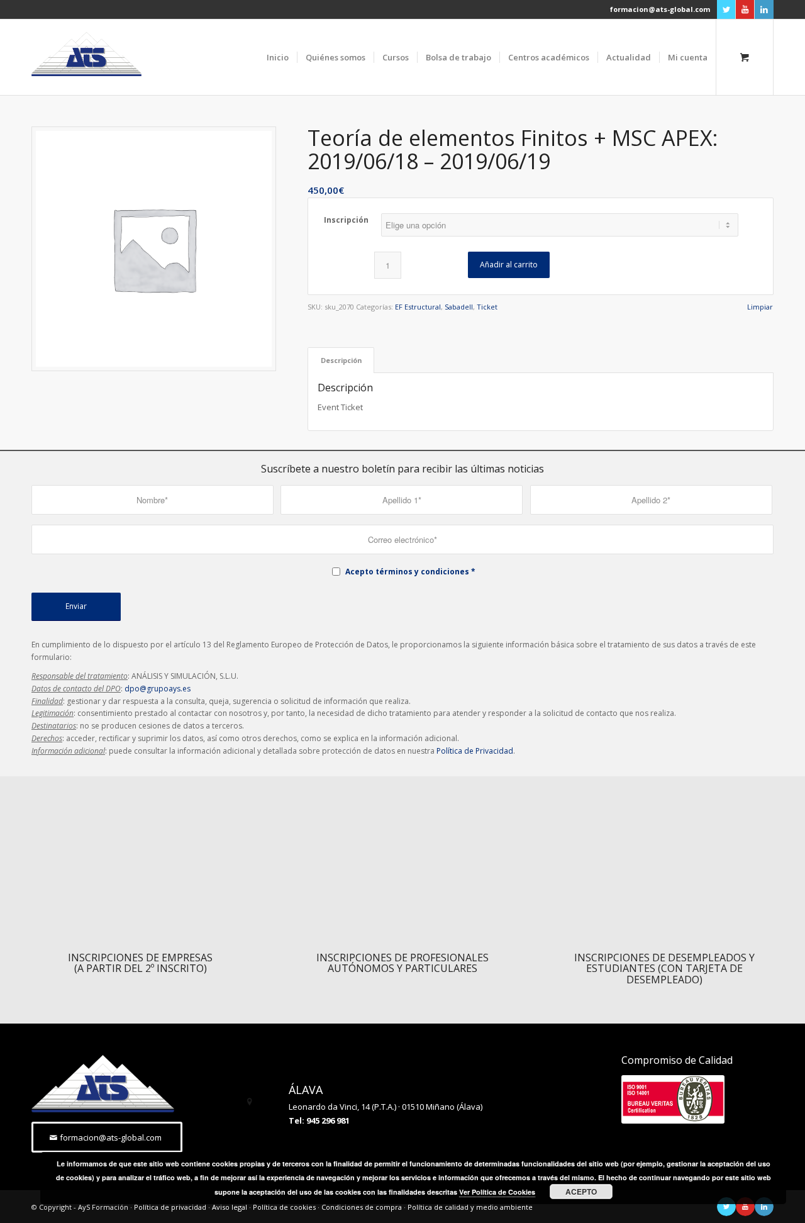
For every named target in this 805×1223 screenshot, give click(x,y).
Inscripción (346, 220)
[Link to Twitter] (726, 9)
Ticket (487, 306)
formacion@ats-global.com (660, 9)
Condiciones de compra (361, 1207)
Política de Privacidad (474, 751)
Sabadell (459, 306)
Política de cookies (284, 1207)
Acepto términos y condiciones (407, 571)
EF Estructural (418, 306)
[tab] (341, 360)
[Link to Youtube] (745, 9)
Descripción (341, 360)
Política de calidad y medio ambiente (470, 1207)
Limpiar (760, 306)
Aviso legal (229, 1207)
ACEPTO (581, 1191)
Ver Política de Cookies (497, 1192)
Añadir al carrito (509, 264)
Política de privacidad (170, 1207)
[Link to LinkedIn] (764, 9)
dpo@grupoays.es (158, 688)
